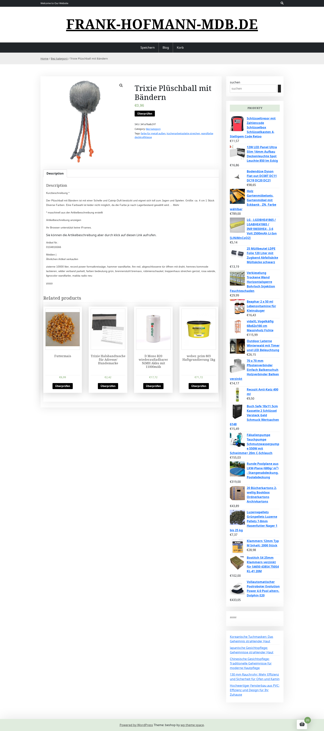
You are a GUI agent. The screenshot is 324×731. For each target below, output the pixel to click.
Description (55, 173)
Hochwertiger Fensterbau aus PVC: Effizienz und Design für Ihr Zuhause (254, 690)
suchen (235, 82)
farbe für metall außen (153, 133)
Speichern (147, 47)
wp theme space (192, 725)
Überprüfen (144, 113)
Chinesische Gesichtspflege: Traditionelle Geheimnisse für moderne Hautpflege (251, 663)
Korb (180, 47)
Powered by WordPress (136, 725)
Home (44, 58)
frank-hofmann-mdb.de (162, 24)
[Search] (279, 89)
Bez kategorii (59, 58)
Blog (166, 47)
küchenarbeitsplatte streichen (183, 133)
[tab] (55, 173)
